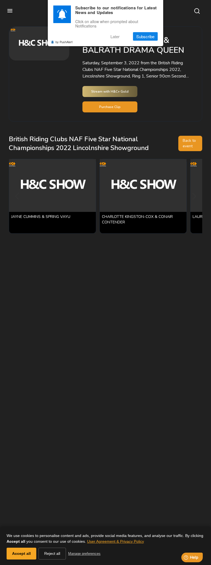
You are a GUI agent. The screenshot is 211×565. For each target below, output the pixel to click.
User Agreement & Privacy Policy (115, 541)
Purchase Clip (110, 107)
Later (115, 36)
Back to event (189, 143)
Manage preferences (84, 554)
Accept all (21, 553)
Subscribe (145, 36)
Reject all (52, 553)
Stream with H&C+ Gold (110, 91)
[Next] (193, 196)
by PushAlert (64, 42)
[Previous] (18, 196)
